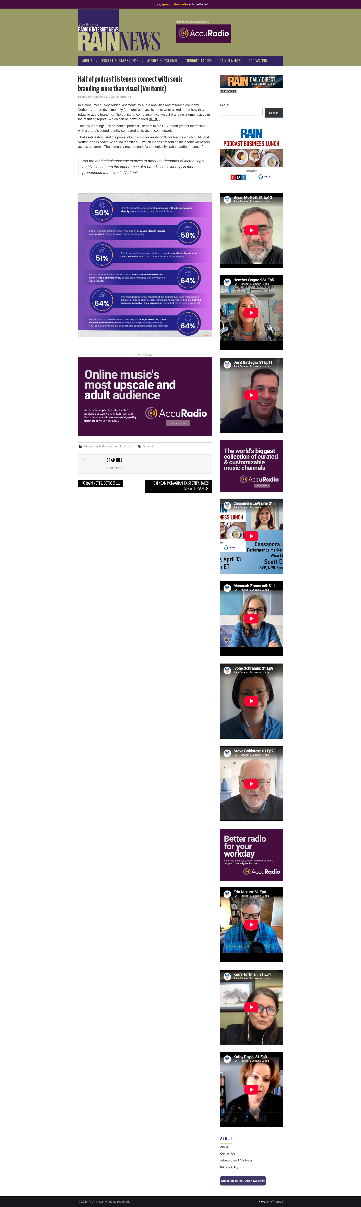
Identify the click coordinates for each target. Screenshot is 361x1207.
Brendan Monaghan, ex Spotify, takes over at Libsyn (181, 486)
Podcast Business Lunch (119, 61)
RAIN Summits (230, 61)
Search (225, 104)
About (87, 61)
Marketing (126, 446)
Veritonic (84, 109)
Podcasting (258, 61)
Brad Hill (125, 96)
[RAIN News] (180, 30)
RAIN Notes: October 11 (103, 483)
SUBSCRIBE (228, 91)
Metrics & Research (161, 61)
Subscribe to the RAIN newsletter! (243, 1180)
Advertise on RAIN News (236, 1160)
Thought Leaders (198, 61)
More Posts (115, 467)
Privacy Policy (229, 1167)
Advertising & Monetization (100, 446)
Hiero (262, 1201)
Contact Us (227, 1153)
